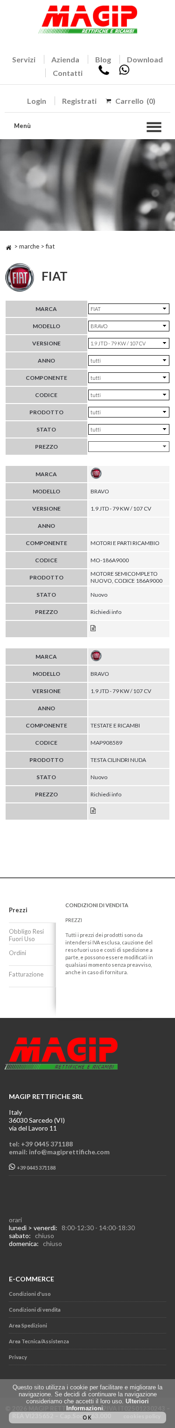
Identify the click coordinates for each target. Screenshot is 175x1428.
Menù (22, 125)
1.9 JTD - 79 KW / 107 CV (121, 508)
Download (145, 59)
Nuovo (99, 594)
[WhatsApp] (124, 72)
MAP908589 (106, 742)
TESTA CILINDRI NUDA (118, 759)
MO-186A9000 (110, 560)
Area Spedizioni (28, 1325)
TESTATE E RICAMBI (115, 725)
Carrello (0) (135, 100)
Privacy (18, 1357)
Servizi (23, 59)
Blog (103, 59)
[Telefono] (104, 72)
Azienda (65, 59)
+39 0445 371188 (36, 1168)
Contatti (68, 72)
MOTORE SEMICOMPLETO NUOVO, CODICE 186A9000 (126, 577)
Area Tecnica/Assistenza (39, 1341)
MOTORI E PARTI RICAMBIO (125, 542)
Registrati (79, 100)
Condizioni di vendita (35, 1310)
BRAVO (100, 491)
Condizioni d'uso (30, 1294)
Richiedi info (106, 611)
